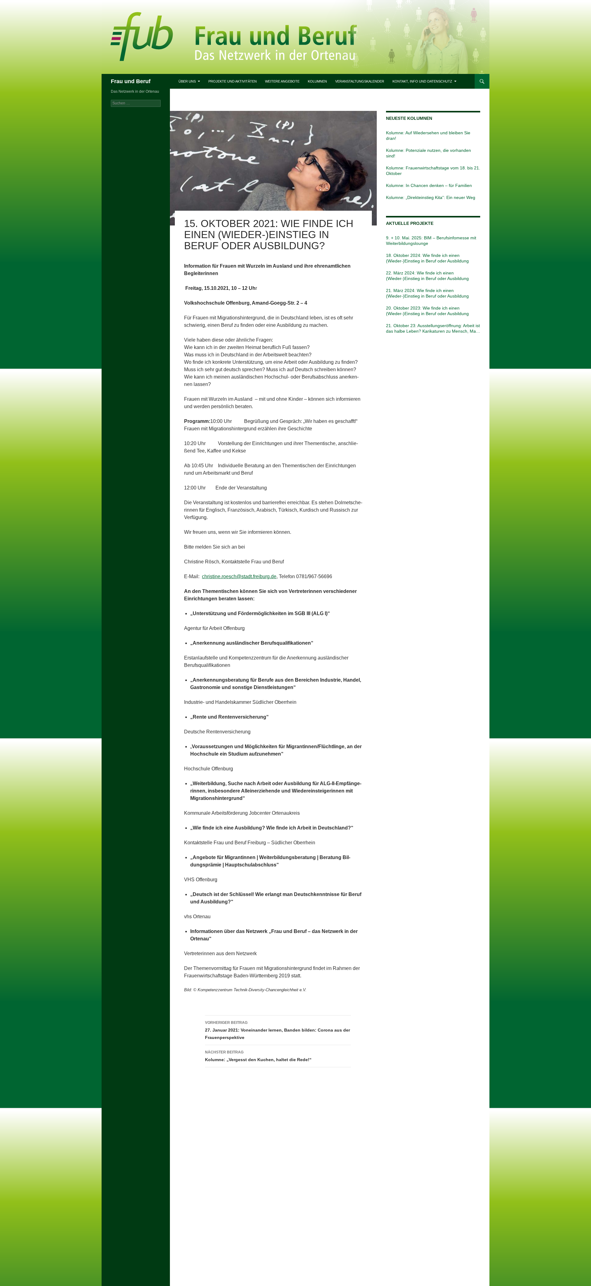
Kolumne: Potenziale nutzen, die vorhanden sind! (428, 153)
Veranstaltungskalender (359, 81)
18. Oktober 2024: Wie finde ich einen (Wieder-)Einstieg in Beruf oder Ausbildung (427, 258)
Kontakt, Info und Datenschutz (422, 81)
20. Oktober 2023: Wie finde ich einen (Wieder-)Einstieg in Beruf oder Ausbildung (427, 311)
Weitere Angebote (282, 81)
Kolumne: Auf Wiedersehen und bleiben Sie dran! (428, 135)
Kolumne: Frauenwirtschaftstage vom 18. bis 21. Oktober (433, 170)
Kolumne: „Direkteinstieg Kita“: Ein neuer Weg (430, 197)
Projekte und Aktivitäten (232, 81)
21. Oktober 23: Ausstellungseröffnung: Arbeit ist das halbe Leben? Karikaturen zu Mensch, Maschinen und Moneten (433, 328)
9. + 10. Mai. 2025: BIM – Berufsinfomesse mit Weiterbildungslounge (431, 240)
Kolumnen (317, 81)
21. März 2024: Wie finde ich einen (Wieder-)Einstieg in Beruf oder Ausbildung (427, 293)
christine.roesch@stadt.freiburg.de (239, 576)
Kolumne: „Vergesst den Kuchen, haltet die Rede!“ (258, 1056)
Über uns (187, 81)
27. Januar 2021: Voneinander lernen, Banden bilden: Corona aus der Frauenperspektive (277, 1030)
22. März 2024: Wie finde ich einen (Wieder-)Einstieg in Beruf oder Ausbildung (427, 275)
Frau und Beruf (131, 81)
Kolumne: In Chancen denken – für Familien (429, 185)
